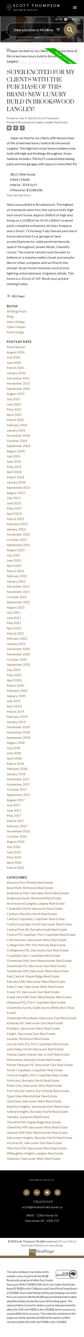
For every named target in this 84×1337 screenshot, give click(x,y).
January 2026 (16, 373)
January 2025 (16, 430)
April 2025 (14, 415)
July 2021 (13, 612)
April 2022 (14, 565)
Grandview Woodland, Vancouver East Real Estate (41, 1018)
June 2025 (14, 404)
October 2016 (17, 836)
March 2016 (15, 867)
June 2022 (14, 560)
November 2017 (18, 784)
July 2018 (13, 748)
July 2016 (13, 847)
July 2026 (13, 357)
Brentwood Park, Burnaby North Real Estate (38, 893)
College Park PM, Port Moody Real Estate (36, 945)
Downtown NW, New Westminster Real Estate (39, 960)
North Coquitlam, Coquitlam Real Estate (35, 1070)
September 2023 (18, 487)
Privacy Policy (67, 1241)
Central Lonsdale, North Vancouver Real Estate (39, 924)
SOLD (74, 19)
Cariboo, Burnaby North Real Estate (32, 914)
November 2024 (18, 435)
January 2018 (16, 774)
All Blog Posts (17, 311)
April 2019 (14, 706)
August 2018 (16, 742)
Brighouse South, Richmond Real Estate (34, 898)
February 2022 (17, 576)
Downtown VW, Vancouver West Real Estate (38, 971)
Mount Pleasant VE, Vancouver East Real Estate (40, 1065)
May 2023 (14, 508)
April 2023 (14, 513)
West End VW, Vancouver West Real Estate (37, 1148)
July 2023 (13, 498)
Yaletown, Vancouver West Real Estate (33, 1158)
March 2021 (15, 633)
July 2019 (13, 701)
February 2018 (17, 769)
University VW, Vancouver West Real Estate (37, 1127)
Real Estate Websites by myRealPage (42, 1245)
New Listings (16, 322)
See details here (18, 195)
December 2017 (18, 779)
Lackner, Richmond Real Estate (28, 1039)
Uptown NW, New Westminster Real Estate (37, 1132)
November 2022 (18, 534)
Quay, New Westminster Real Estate (32, 1096)
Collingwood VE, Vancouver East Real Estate (38, 950)
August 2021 (16, 607)
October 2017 (17, 789)
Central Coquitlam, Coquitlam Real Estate (36, 919)
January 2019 (16, 722)
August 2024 (16, 451)
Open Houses (16, 327)
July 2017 (13, 805)
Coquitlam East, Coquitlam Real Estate (33, 955)
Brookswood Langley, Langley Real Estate (43, 122)
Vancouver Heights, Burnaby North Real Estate (39, 1137)
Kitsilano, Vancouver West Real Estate (33, 1028)
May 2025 (14, 409)
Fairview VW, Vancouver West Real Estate (36, 981)
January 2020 (16, 696)
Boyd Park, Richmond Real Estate (30, 888)
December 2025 (18, 378)
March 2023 (15, 519)
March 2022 (15, 571)
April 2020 (14, 680)
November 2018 (18, 732)
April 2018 (14, 758)
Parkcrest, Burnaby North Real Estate (33, 1080)
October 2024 (17, 441)
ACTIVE (59, 19)
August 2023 (16, 493)
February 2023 (17, 524)
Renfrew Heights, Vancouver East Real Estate (38, 1106)
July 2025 (13, 399)
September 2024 (18, 446)
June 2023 (14, 503)
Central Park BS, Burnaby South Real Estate (37, 929)
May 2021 (14, 623)
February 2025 (17, 425)
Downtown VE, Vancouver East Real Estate (36, 966)
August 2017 (16, 800)
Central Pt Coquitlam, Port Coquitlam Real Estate (41, 934)
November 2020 (18, 654)
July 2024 (13, 456)
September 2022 (18, 545)
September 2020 (18, 664)
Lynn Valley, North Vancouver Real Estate (35, 1049)
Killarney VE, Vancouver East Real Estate (35, 1023)
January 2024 (16, 482)
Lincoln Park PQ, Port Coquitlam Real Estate (38, 1044)
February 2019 (17, 716)
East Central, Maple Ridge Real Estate (33, 976)
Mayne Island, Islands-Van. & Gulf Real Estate (38, 1054)
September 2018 (18, 737)
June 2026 (14, 362)
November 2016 (18, 831)
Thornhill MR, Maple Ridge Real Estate (34, 1122)
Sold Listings (15, 332)
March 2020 (15, 685)
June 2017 (14, 810)
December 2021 (18, 586)
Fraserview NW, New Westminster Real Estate (39, 997)
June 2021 (14, 618)
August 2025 (16, 394)
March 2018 (15, 763)
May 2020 (14, 675)
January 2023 (16, 529)
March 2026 (15, 368)
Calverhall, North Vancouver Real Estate (34, 908)
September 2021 (18, 602)
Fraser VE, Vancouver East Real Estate (33, 992)
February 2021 (17, 638)
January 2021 (16, 644)
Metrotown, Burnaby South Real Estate (34, 1060)
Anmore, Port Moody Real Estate (30, 882)
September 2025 (18, 388)
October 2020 (17, 659)
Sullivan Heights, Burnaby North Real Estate (37, 1111)
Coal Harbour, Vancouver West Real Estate (36, 940)
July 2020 (13, 670)
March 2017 (15, 821)
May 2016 (14, 857)
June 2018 (14, 753)
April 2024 (14, 472)
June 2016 (14, 852)
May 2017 (14, 815)
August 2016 (16, 841)
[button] (26, 1192)
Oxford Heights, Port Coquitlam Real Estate (37, 1075)
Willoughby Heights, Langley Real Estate (35, 1153)
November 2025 (18, 383)
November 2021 (18, 592)
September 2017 (18, 795)
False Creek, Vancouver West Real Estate (35, 986)
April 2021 (14, 628)
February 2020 (17, 690)
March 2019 (15, 711)
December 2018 (18, 727)
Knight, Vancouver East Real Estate (31, 1033)
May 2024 (14, 467)
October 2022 (17, 539)
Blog (10, 316)
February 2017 (17, 826)
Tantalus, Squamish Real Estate (28, 1117)
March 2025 (15, 420)
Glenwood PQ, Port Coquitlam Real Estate (36, 1002)
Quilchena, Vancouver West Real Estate (34, 1101)
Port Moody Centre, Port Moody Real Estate (38, 1091)
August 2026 (16, 352)
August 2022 (16, 550)
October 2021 (17, 597)
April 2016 (14, 862)
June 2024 (14, 461)
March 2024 (15, 477)
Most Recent (16, 347)
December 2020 (18, 649)
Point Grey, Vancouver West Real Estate (34, 1085)
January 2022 (16, 581)
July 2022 (13, 555)
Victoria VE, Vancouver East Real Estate (34, 1143)
